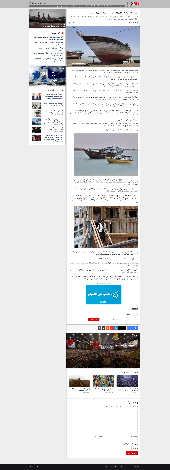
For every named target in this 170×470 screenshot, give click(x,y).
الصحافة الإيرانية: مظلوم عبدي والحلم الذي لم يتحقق (53, 104)
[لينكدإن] (116, 328)
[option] (103, 350)
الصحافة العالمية (94, 6)
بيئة (79, 6)
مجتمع (68, 6)
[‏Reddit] (107, 328)
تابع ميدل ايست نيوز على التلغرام (103, 283)
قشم (128, 314)
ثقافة (74, 6)
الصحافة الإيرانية (106, 6)
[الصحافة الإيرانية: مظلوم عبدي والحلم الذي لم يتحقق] (36, 105)
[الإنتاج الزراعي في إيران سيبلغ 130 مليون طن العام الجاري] (79, 381)
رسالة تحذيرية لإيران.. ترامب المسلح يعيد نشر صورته (49, 49)
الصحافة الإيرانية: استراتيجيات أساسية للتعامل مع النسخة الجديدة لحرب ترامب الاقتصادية (53, 121)
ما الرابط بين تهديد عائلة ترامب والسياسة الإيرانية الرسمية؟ (53, 128)
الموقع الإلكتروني (98, 436)
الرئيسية (121, 6)
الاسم (136, 429)
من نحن (56, 6)
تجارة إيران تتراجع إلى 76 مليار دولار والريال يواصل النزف (104, 390)
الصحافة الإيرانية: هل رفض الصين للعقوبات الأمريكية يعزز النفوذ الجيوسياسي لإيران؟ (54, 96)
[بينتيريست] (112, 328)
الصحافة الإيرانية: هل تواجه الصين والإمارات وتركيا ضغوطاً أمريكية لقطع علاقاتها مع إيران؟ (53, 137)
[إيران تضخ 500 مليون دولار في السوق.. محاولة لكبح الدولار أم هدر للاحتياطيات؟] (103, 350)
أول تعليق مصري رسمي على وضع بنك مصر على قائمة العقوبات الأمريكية (48, 38)
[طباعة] (99, 328)
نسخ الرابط (94, 319)
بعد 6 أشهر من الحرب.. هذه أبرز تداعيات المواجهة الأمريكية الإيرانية (48, 54)
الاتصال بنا (109, 467)
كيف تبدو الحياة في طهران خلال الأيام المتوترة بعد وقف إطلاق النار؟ (47, 25)
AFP (130, 308)
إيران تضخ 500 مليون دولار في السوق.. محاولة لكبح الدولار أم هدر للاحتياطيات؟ (117, 346)
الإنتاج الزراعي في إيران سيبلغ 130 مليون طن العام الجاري (81, 390)
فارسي (45, 3)
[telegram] (103, 295)
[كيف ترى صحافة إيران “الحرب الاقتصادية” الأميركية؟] (36, 113)
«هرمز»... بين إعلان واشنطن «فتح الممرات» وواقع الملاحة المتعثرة (48, 59)
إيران (134, 314)
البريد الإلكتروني (133, 436)
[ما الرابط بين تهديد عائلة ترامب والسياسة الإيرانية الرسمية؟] (36, 130)
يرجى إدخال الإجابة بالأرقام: (131, 444)
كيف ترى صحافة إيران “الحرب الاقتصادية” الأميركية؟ (54, 112)
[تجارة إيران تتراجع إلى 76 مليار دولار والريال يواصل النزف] (103, 381)
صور (62, 6)
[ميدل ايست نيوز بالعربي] (133, 4)
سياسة (115, 6)
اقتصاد (84, 6)
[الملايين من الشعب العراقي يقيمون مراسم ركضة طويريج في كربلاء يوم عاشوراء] (127, 381)
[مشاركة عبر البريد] (103, 328)
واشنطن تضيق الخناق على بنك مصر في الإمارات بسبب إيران (48, 43)
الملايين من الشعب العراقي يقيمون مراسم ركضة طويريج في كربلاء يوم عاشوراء (128, 390)
